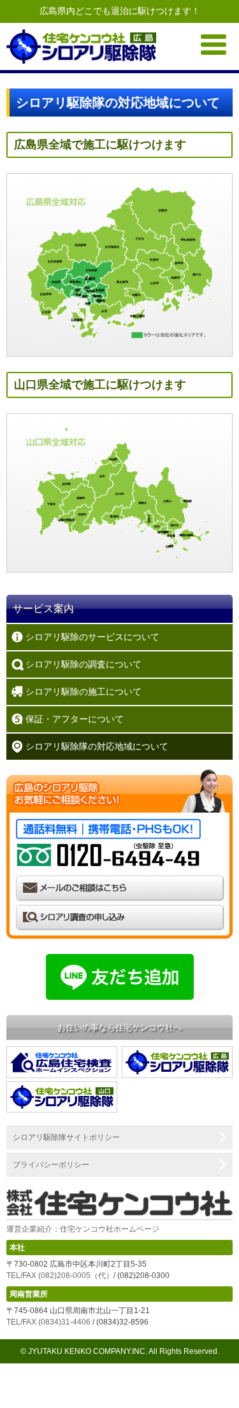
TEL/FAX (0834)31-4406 (48, 1322)
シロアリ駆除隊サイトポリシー (66, 1137)
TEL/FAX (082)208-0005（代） (59, 1275)
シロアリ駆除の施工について (83, 691)
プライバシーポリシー (51, 1164)
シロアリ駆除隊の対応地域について (96, 746)
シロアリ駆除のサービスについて (92, 637)
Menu (213, 44)
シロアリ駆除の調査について (83, 664)
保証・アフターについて (74, 719)
